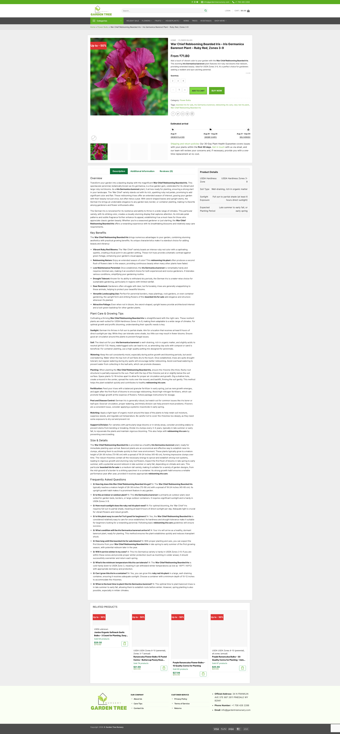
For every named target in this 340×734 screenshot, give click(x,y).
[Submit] (205, 10)
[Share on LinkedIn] (192, 114)
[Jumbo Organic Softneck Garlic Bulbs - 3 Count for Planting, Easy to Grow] (111, 617)
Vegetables (206, 21)
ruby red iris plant (241, 105)
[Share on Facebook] (173, 114)
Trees (194, 21)
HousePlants (172, 21)
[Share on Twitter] (178, 114)
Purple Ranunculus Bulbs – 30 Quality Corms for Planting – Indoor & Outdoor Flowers (229, 658)
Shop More (219, 21)
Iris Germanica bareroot (204, 105)
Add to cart (198, 91)
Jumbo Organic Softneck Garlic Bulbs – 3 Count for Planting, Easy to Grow (110, 634)
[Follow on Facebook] (192, 2)
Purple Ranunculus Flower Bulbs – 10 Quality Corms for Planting (189, 664)
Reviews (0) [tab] (166, 171)
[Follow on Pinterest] (197, 2)
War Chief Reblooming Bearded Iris (186, 108)
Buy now (217, 90)
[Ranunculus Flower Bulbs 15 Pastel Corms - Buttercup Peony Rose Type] (150, 628)
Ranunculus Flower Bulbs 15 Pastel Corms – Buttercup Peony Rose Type (150, 658)
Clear (248, 73)
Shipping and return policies (185, 143)
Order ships (210, 137)
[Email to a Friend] (182, 114)
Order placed (178, 137)
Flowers (146, 21)
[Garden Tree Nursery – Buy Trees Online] (104, 10)
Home (92, 27)
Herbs (186, 21)
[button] (227, 10)
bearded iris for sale (184, 105)
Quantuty (175, 76)
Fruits (158, 21)
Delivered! (245, 137)
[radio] (173, 81)
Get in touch (218, 147)
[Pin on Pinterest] (187, 114)
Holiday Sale (132, 21)
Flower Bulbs (102, 27)
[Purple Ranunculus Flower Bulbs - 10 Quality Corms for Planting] (189, 634)
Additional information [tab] (142, 171)
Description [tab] (119, 171)
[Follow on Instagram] (195, 2)
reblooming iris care (224, 105)
